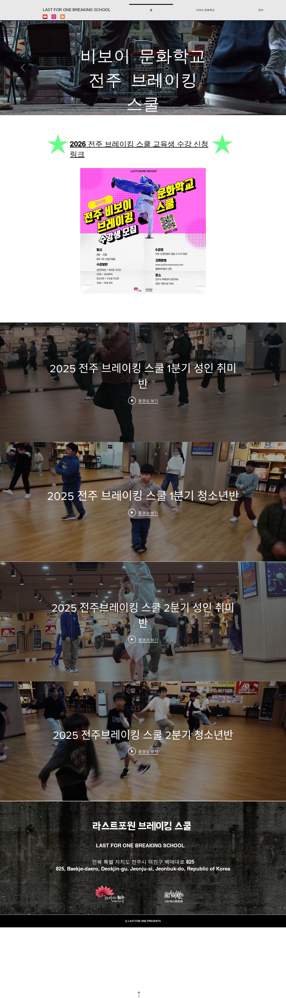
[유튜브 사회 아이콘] (45, 16)
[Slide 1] (143, 104)
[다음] (263, 68)
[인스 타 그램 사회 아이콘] (54, 16)
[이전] (23, 68)
